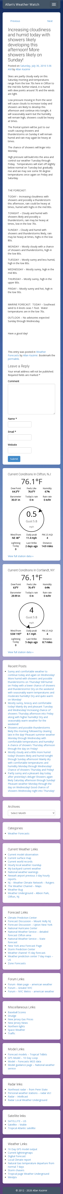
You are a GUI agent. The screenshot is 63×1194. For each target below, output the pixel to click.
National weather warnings (23, 872)
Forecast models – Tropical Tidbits (27, 1054)
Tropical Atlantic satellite (22, 1128)
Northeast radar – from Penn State (28, 1089)
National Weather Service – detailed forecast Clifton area (28, 933)
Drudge (12, 1015)
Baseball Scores (17, 1012)
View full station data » (20, 556)
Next (50, 21)
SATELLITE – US (17, 1121)
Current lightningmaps (20, 1152)
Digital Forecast (17, 1156)
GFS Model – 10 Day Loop (23, 1058)
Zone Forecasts (17, 963)
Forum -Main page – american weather (30, 984)
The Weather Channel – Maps (24, 886)
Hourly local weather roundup (24, 865)
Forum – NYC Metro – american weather (31, 991)
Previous (15, 21)
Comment (13, 381)
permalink (13, 358)
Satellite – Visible (17, 1124)
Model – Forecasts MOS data (24, 1061)
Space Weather (16, 1029)
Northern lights (16, 1026)
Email (12, 431)
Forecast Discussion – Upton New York (30, 924)
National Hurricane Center (22, 928)
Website (12, 444)
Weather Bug (15, 889)
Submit (14, 459)
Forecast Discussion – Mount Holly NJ (29, 921)
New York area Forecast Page (25, 945)
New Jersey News (18, 1022)
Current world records (20, 861)
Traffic (11, 1033)
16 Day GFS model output (22, 1149)
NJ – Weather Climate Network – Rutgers (31, 882)
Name (12, 418)
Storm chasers (16, 1170)
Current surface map (19, 858)
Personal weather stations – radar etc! (29, 1093)
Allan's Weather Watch (22, 4)
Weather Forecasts (18, 833)
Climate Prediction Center (22, 917)
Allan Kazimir (23, 69)
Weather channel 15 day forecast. (27, 952)
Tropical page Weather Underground (28, 1173)
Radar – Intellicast (18, 1096)
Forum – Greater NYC (20, 988)
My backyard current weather (24, 868)
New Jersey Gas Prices (20, 1019)
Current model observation (23, 854)
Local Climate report (19, 1159)
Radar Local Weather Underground (27, 1100)
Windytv (12, 1177)
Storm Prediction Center (21, 949)
